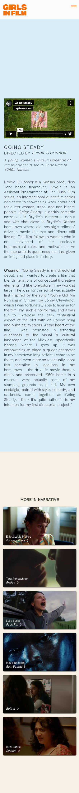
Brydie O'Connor (49, 153)
